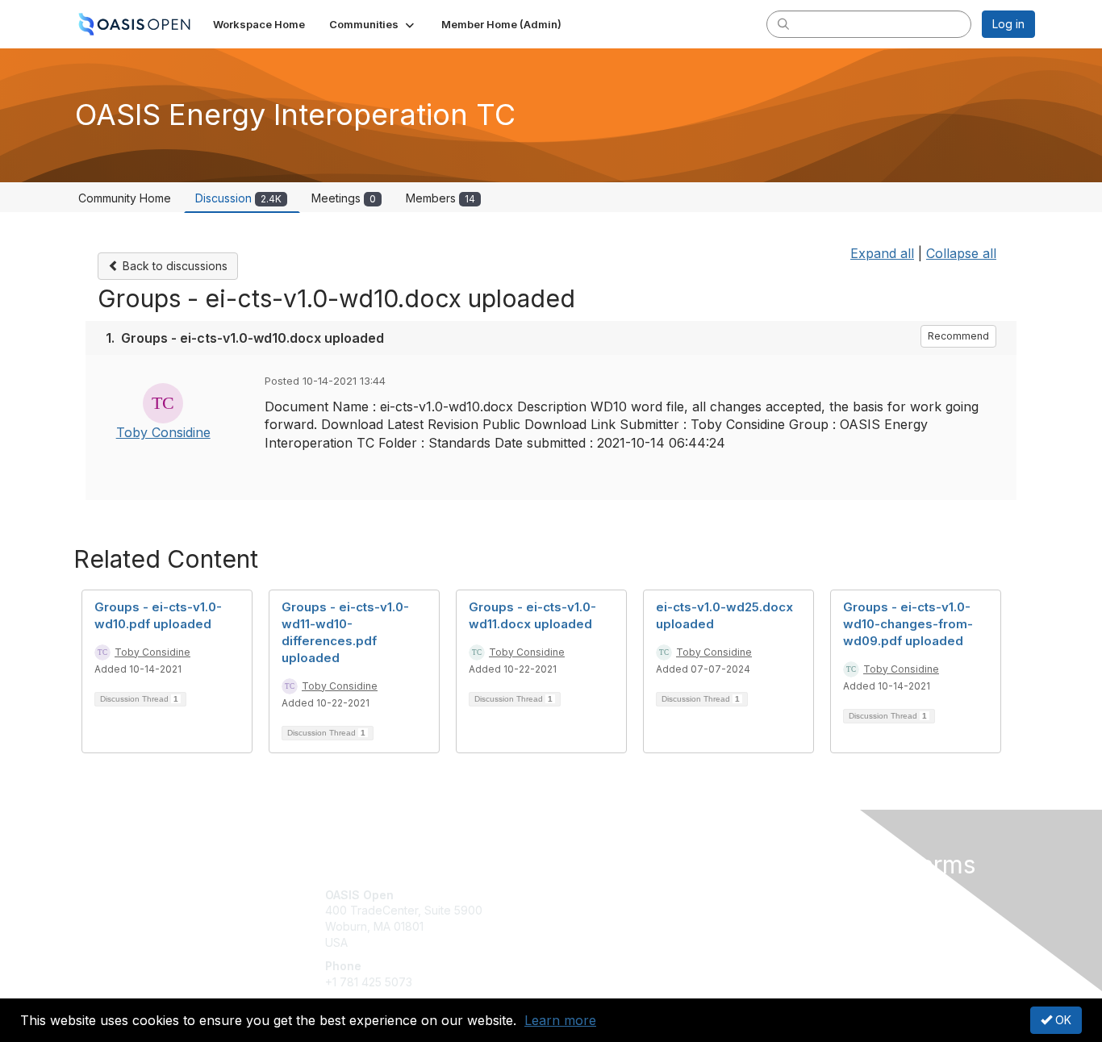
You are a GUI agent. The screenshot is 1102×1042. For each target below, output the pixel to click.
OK (1061, 1020)
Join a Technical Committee (630, 942)
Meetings (343, 198)
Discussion (238, 198)
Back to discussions (173, 266)
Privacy (810, 910)
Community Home (124, 198)
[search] (783, 23)
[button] (373, 24)
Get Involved (591, 895)
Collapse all (961, 253)
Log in (1008, 24)
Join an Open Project (613, 918)
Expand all (882, 253)
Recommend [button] (958, 336)
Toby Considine (163, 432)
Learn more (560, 1020)
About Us (815, 895)
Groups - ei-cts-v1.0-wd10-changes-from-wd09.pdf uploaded (908, 623)
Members (440, 198)
